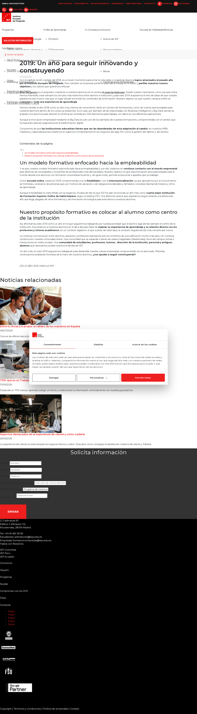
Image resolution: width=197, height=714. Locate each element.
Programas (8, 29)
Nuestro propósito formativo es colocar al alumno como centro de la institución (64, 156)
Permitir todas (143, 377)
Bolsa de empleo (100, 3)
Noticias (168, 29)
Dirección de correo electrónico (17, 483)
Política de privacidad (55, 708)
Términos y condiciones (27, 708)
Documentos (82, 3)
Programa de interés (11, 489)
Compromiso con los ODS (14, 591)
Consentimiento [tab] (52, 344)
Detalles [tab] (98, 344)
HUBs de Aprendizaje (54, 29)
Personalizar (97, 377)
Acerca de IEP (111, 39)
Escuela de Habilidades (152, 29)
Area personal (134, 3)
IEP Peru (5, 553)
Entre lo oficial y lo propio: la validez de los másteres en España (40, 326)
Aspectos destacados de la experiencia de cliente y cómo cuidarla (42, 434)
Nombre (4, 463)
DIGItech (53, 39)
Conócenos (104, 29)
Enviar (13, 511)
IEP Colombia (8, 549)
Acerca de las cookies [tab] (144, 344)
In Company (91, 29)
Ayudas (4, 584)
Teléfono (4, 476)
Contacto (149, 3)
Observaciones (8, 497)
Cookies (74, 708)
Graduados (118, 3)
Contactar (5, 605)
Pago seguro (65, 3)
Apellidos (5, 469)
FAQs (3, 598)
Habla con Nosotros (13, 3)
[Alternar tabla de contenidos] (22, 149)
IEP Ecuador (7, 556)
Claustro (4, 570)
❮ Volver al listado (14, 54)
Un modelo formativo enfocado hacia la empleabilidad (51, 153)
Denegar (54, 377)
